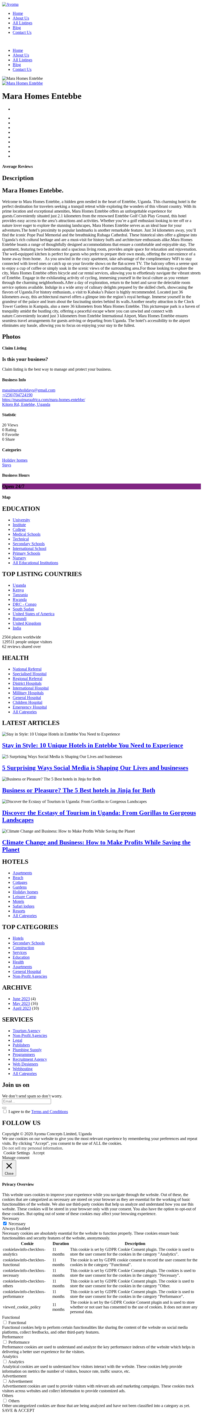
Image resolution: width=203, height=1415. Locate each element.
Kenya (18, 590)
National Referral (27, 669)
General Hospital (27, 697)
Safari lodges (23, 906)
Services (20, 952)
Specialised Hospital (30, 674)
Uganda (19, 585)
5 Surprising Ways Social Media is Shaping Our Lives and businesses (95, 767)
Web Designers (25, 1064)
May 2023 (21, 1003)
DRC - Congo (24, 604)
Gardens (20, 887)
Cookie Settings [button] (16, 1153)
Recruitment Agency (30, 1059)
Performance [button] (12, 1337)
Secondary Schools (29, 543)
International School (29, 548)
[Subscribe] (4, 1108)
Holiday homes (25, 892)
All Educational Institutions (35, 563)
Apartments (22, 873)
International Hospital (31, 688)
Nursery (19, 558)
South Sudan (23, 609)
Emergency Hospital (30, 707)
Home (18, 13)
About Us (21, 18)
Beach (18, 877)
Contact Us (22, 32)
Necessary (17, 1223)
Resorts (19, 911)
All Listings (22, 23)
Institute (19, 524)
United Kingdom (27, 623)
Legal (17, 1040)
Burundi (19, 618)
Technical (21, 539)
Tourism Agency (26, 1030)
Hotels (18, 938)
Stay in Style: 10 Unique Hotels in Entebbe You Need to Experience (92, 745)
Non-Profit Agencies (30, 976)
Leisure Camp (24, 896)
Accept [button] (38, 1153)
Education (21, 957)
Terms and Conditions (49, 1111)
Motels (18, 901)
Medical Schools (26, 534)
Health (18, 962)
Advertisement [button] (14, 1376)
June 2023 (21, 998)
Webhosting (23, 1069)
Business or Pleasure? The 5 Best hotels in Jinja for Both (78, 790)
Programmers (24, 1054)
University (21, 520)
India (17, 628)
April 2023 (22, 1008)
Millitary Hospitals (28, 693)
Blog (17, 27)
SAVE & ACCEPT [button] (18, 1410)
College (19, 529)
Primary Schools (26, 553)
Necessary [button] (10, 1218)
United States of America (33, 614)
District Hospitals (27, 683)
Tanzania (20, 594)
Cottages (20, 882)
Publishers (21, 1045)
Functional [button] (11, 1317)
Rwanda (20, 599)
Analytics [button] (10, 1356)
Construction (23, 947)
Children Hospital (27, 702)
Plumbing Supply (27, 1050)
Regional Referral (27, 678)
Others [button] (7, 1395)
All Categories (25, 712)
